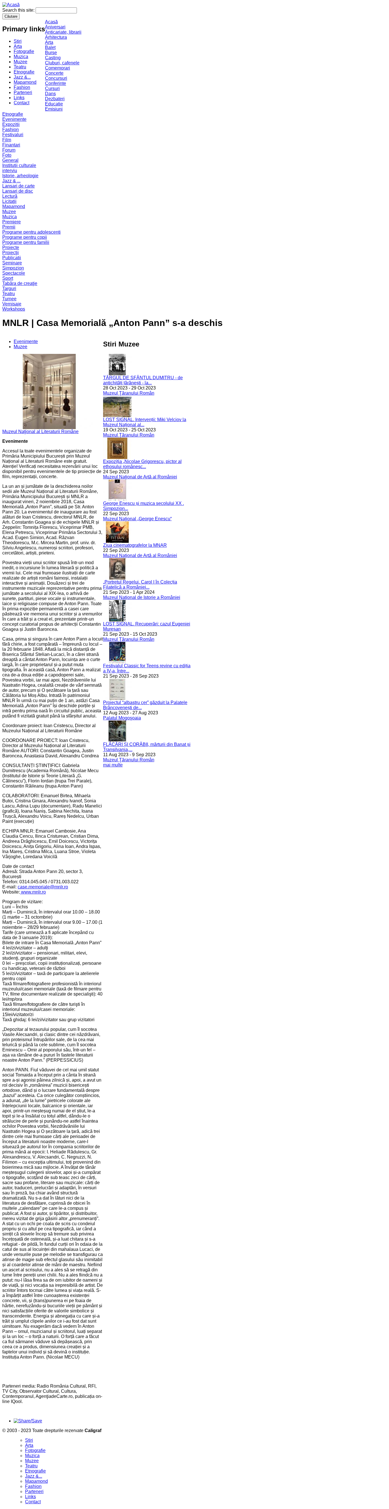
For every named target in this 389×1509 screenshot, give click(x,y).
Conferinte (55, 83)
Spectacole (13, 273)
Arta (18, 46)
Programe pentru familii (25, 242)
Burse (51, 52)
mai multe (113, 764)
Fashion (22, 87)
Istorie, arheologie (20, 175)
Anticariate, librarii (63, 32)
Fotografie (24, 51)
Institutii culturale (19, 165)
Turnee (9, 298)
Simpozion (13, 268)
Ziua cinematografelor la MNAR (135, 545)
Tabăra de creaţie (19, 283)
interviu (9, 170)
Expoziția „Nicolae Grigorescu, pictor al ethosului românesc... (142, 464)
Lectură (9, 196)
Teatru (20, 66)
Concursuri (56, 78)
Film (6, 139)
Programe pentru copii (24, 237)
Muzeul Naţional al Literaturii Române (40, 431)
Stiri (18, 41)
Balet (50, 47)
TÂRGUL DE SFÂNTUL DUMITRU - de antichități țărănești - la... (143, 380)
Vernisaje (11, 303)
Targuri (9, 288)
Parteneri (23, 92)
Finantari (11, 144)
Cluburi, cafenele (62, 62)
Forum (8, 150)
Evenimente (14, 119)
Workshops (13, 309)
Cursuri (52, 88)
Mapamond (25, 82)
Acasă (51, 21)
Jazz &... (22, 77)
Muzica (21, 56)
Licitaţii (9, 201)
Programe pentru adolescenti (31, 232)
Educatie (54, 103)
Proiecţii (10, 252)
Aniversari (55, 27)
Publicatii (11, 257)
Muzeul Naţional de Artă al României (140, 476)
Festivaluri (12, 134)
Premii (8, 227)
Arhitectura (56, 37)
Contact (21, 102)
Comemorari (57, 68)
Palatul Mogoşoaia (122, 717)
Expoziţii (11, 124)
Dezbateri (55, 98)
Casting (53, 57)
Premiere (11, 221)
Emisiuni (54, 109)
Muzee (20, 61)
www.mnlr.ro (33, 892)
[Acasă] (11, 4)
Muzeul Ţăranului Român (128, 393)
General (10, 160)
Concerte (54, 73)
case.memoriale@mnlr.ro (43, 886)
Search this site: (19, 10)
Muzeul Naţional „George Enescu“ (137, 518)
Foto (6, 155)
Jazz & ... (11, 180)
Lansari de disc (17, 191)
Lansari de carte (18, 185)
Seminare (12, 262)
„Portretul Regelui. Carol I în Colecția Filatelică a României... (140, 585)
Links (19, 97)
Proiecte (10, 247)
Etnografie (24, 72)
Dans (50, 93)
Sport (7, 278)
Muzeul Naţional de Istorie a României (141, 597)
